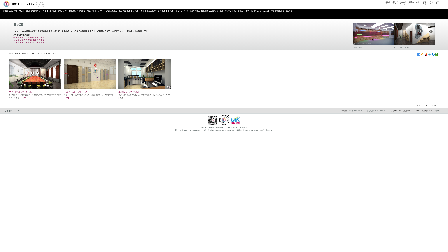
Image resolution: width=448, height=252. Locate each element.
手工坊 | (142, 11)
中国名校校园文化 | (278, 11)
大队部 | (186, 11)
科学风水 (438, 111)
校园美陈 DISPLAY (267, 130)
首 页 (418, 105)
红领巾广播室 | (195, 11)
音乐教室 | (134, 11)
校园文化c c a (387, 3)
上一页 (422, 105)
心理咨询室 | (178, 11)
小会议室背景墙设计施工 (76, 92)
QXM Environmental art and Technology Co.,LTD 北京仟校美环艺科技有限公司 (224, 127)
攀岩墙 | (80, 11)
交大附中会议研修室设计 (22, 92)
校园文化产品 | (291, 11)
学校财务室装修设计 (128, 92)
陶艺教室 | (149, 11)
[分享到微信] (436, 54)
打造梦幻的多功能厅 (358, 47)
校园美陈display (395, 3)
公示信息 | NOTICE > (14, 111)
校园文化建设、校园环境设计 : (14, 11)
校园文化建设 (46, 53)
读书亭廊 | (101, 11)
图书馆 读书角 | (62, 11)
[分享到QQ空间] (422, 54)
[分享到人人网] (433, 54)
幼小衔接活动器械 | (90, 11)
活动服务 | (267, 11)
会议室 (18, 24)
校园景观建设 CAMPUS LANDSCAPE (247, 130)
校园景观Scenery (411, 3)
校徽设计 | (241, 11)
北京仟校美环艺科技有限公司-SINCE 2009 (27, 53)
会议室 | (220, 11)
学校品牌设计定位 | (230, 11)
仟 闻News (431, 3)
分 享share (437, 3)
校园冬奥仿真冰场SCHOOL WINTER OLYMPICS (219, 130)
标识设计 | (259, 11)
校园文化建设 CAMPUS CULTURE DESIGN (188, 130)
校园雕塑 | (204, 11)
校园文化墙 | (30, 11)
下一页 (428, 105)
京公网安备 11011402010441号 (376, 111)
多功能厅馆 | (110, 11)
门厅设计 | (45, 11)
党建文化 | (212, 11)
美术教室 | (119, 11)
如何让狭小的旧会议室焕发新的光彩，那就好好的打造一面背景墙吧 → (89, 95)
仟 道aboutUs (418, 3)
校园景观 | (72, 11)
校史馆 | (38, 11)
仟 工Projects (425, 3)
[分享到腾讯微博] (429, 54)
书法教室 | (127, 11)
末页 (431, 105)
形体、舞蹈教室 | (159, 11)
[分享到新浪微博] (426, 54)
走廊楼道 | (53, 11)
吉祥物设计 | (250, 11)
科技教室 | (169, 11)
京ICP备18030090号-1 (355, 111)
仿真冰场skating (403, 3)
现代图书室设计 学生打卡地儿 (401, 47)
